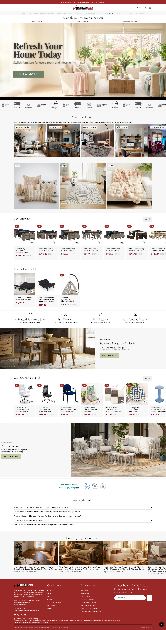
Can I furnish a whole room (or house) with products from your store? (44, 524)
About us (50, 590)
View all (147, 219)
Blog (48, 596)
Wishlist (49, 599)
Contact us (51, 605)
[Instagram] (18, 614)
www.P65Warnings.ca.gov (40, 622)
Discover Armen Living (11, 456)
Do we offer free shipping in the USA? (30, 520)
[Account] (146, 8)
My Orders (84, 590)
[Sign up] (149, 598)
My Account (85, 593)
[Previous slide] (2, 2)
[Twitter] (22, 614)
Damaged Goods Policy (88, 605)
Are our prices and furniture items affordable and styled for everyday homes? (47, 516)
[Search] (14, 8)
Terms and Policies (146, 627)
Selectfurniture (28, 627)
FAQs (49, 593)
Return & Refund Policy (88, 602)
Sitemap (50, 608)
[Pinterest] (25, 614)
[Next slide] (164, 2)
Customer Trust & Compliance (91, 611)
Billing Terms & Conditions (89, 608)
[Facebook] (15, 614)
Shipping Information (54, 602)
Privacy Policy (85, 596)
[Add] (32, 242)
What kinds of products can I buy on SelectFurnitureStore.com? (41, 507)
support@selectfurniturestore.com (27, 610)
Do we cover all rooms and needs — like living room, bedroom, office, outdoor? (47, 511)
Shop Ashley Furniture (109, 355)
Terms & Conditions (87, 599)
